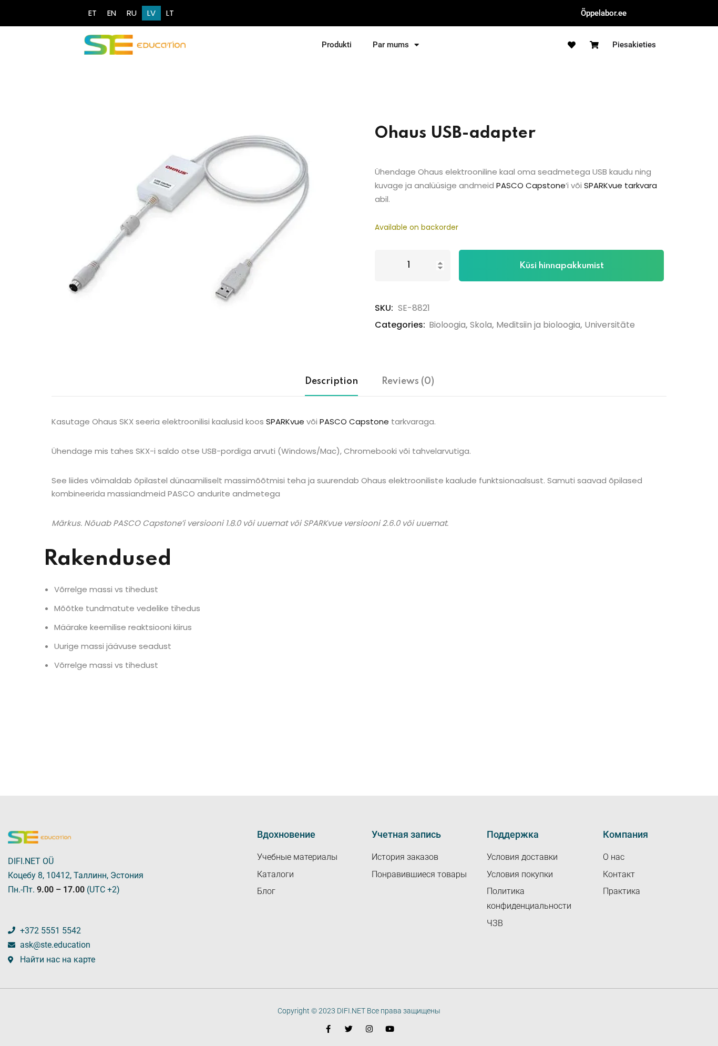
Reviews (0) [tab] (408, 381)
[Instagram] (369, 1029)
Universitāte (609, 325)
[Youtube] (390, 1029)
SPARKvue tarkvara (620, 185)
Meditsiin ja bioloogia (538, 325)
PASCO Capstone (531, 185)
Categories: (400, 325)
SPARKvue (285, 421)
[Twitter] (349, 1029)
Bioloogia (447, 325)
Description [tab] (331, 381)
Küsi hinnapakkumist (561, 265)
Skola (481, 325)
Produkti (337, 44)
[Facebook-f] (328, 1029)
